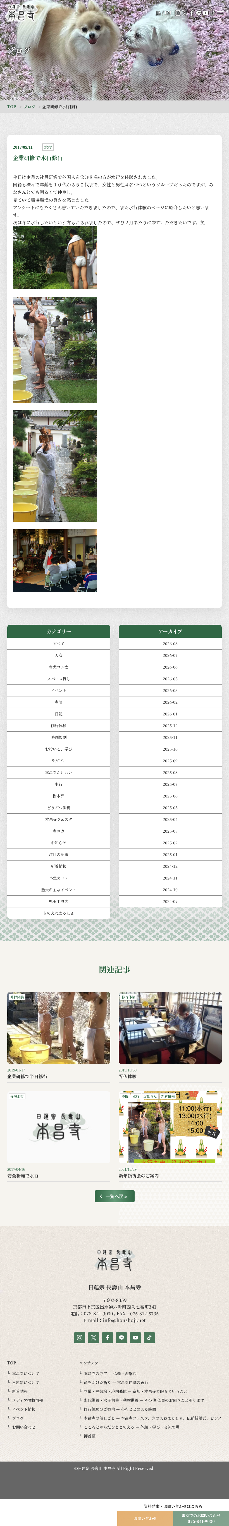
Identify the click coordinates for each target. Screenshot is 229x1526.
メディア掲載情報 (27, 1400)
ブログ (29, 106)
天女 (59, 655)
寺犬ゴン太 (58, 667)
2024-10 (170, 889)
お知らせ (58, 842)
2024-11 (170, 878)
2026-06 (170, 667)
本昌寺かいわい (58, 772)
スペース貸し (58, 678)
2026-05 (170, 678)
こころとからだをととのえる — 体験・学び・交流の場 (132, 1427)
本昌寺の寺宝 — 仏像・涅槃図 (110, 1373)
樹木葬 (59, 796)
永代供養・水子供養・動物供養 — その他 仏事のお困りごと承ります (144, 1400)
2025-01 (170, 854)
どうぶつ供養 (58, 807)
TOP (11, 106)
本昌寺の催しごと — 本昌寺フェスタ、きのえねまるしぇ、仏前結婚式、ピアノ (153, 1418)
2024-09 (170, 901)
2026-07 (170, 655)
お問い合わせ (23, 1427)
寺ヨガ (59, 831)
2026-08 (170, 643)
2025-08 (170, 772)
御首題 (90, 1436)
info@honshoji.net (124, 1320)
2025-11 (170, 737)
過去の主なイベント (58, 889)
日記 (59, 714)
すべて (59, 643)
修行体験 (58, 725)
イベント (58, 690)
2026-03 (170, 690)
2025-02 (170, 842)
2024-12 (170, 866)
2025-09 (170, 760)
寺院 (59, 702)
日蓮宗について (25, 1382)
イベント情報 (23, 1409)
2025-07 (170, 784)
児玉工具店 (58, 901)
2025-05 (170, 807)
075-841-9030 (98, 1313)
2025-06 (170, 796)
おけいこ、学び (58, 749)
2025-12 (170, 725)
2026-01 (170, 714)
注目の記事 (58, 854)
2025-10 (170, 749)
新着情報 (58, 866)
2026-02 (170, 702)
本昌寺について (25, 1373)
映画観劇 (58, 737)
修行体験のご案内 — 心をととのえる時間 (120, 1409)
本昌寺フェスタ (58, 819)
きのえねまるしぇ (58, 913)
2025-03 (170, 831)
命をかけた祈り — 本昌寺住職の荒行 (116, 1382)
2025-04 (170, 819)
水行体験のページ (146, 207)
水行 (59, 784)
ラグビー (58, 760)
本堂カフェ (58, 878)
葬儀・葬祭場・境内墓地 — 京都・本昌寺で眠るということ (135, 1391)
